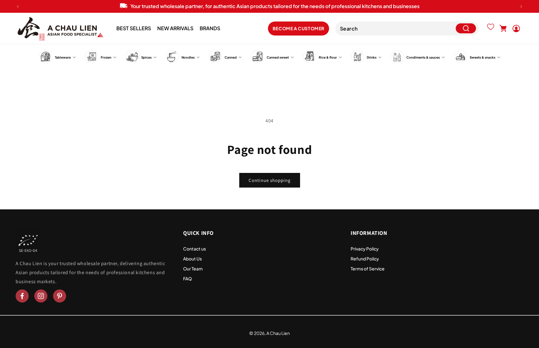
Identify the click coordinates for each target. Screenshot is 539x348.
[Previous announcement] (18, 6)
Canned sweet (278, 57)
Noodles (188, 57)
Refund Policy (365, 258)
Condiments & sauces (423, 57)
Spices (146, 57)
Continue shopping (270, 180)
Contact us (194, 248)
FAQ (187, 278)
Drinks (371, 57)
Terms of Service (368, 268)
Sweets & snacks (482, 57)
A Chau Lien (278, 333)
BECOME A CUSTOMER (298, 28)
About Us (192, 258)
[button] (503, 28)
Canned (231, 57)
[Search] (466, 28)
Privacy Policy (365, 248)
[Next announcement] (521, 6)
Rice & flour (328, 57)
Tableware (63, 57)
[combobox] (407, 28)
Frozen (106, 57)
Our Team (193, 268)
